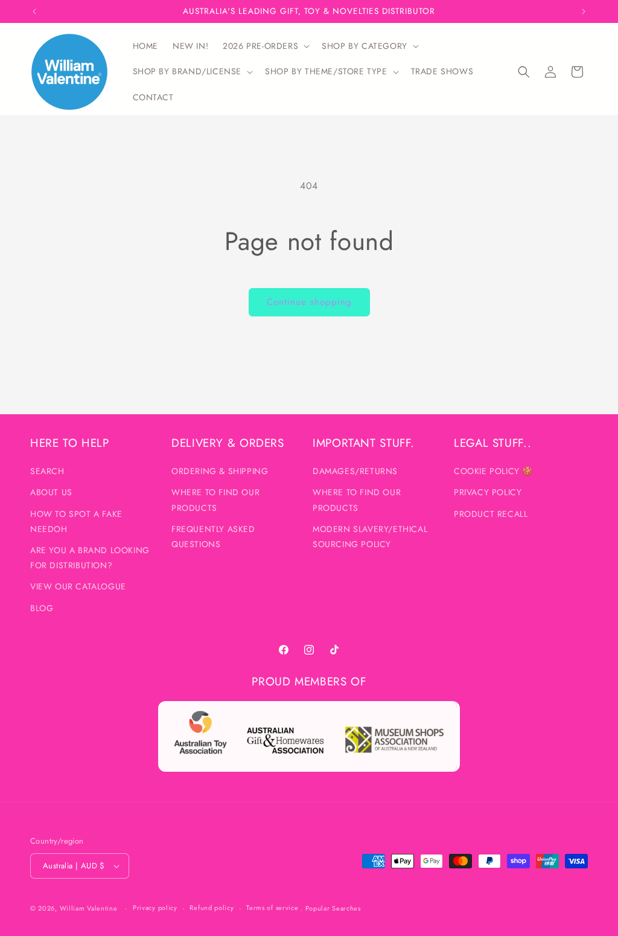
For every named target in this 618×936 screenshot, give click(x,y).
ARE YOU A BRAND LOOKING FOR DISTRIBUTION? (90, 557)
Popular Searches (333, 908)
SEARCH (47, 471)
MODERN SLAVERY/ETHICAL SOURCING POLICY (370, 536)
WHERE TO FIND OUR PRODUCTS (215, 499)
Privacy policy (155, 907)
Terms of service (272, 907)
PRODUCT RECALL (490, 514)
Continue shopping (309, 302)
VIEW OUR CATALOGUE (78, 586)
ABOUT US (51, 492)
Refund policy (212, 907)
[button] (264, 46)
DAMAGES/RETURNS (355, 471)
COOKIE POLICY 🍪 (493, 471)
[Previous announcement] (34, 11)
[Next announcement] (583, 11)
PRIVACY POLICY (487, 492)
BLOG (41, 608)
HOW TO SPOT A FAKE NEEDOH (76, 521)
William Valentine (89, 908)
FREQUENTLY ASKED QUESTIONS (213, 536)
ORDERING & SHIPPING (219, 471)
